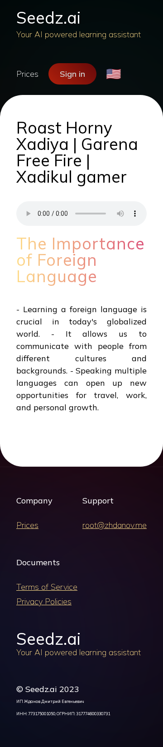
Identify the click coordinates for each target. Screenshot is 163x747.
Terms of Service (46, 587)
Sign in (72, 74)
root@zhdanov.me (114, 525)
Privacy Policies (44, 601)
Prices (27, 74)
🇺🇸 (113, 74)
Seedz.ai (48, 17)
